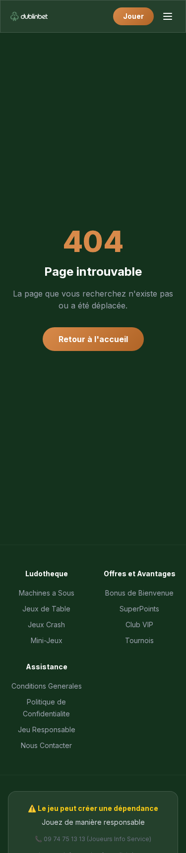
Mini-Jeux (46, 640)
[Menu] (168, 16)
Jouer (133, 16)
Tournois (139, 640)
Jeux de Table (46, 608)
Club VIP (139, 624)
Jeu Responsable (46, 729)
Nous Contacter (46, 745)
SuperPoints (139, 608)
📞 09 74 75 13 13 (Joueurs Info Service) (93, 839)
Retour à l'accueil (93, 339)
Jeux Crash (46, 624)
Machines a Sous (46, 593)
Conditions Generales (46, 686)
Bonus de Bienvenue (139, 593)
